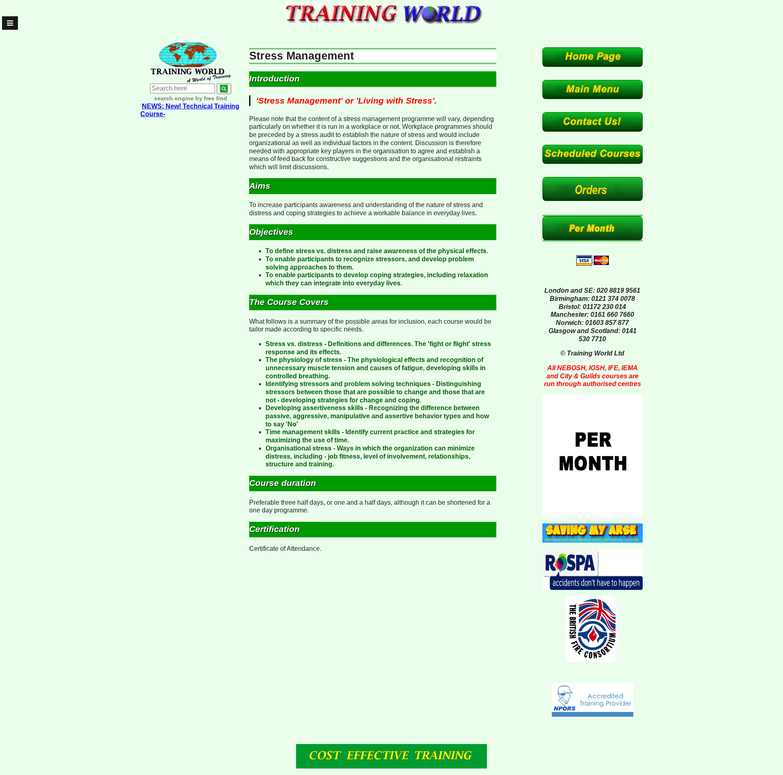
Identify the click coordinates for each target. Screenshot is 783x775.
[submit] (224, 89)
